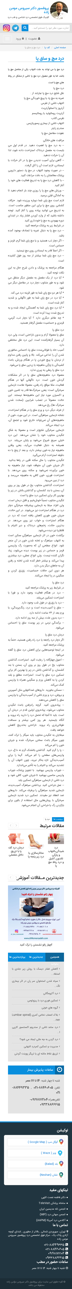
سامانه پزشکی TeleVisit (52, 1203)
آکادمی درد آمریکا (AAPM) (50, 1220)
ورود (18, 39)
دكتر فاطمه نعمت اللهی (53, 1197)
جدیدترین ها (36, 957)
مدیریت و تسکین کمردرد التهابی (41, 1046)
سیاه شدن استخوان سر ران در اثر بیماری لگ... (36, 983)
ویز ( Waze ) (48, 1153)
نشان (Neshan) (52, 1175)
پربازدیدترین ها (17, 957)
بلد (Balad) (51, 1164)
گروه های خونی (50, 1008)
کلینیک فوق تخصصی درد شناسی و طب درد (28, 12)
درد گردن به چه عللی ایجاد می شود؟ (39, 1039)
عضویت (32, 39)
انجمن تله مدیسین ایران (52, 1209)
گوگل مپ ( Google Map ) (43, 1142)
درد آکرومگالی (50, 993)
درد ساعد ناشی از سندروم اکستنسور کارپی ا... (36, 1029)
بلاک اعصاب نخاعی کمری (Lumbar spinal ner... (36, 1017)
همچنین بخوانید (54, 958)
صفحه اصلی (60, 48)
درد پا (47, 819)
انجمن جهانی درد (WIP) (52, 1214)
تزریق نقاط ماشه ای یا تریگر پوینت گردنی (36, 1054)
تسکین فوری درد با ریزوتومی (42, 1000)
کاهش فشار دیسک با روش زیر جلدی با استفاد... (36, 971)
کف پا (47, 48)
